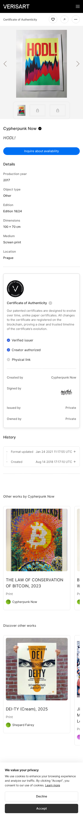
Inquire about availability (41, 151)
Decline (41, 796)
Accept (41, 808)
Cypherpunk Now (20, 128)
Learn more (52, 785)
